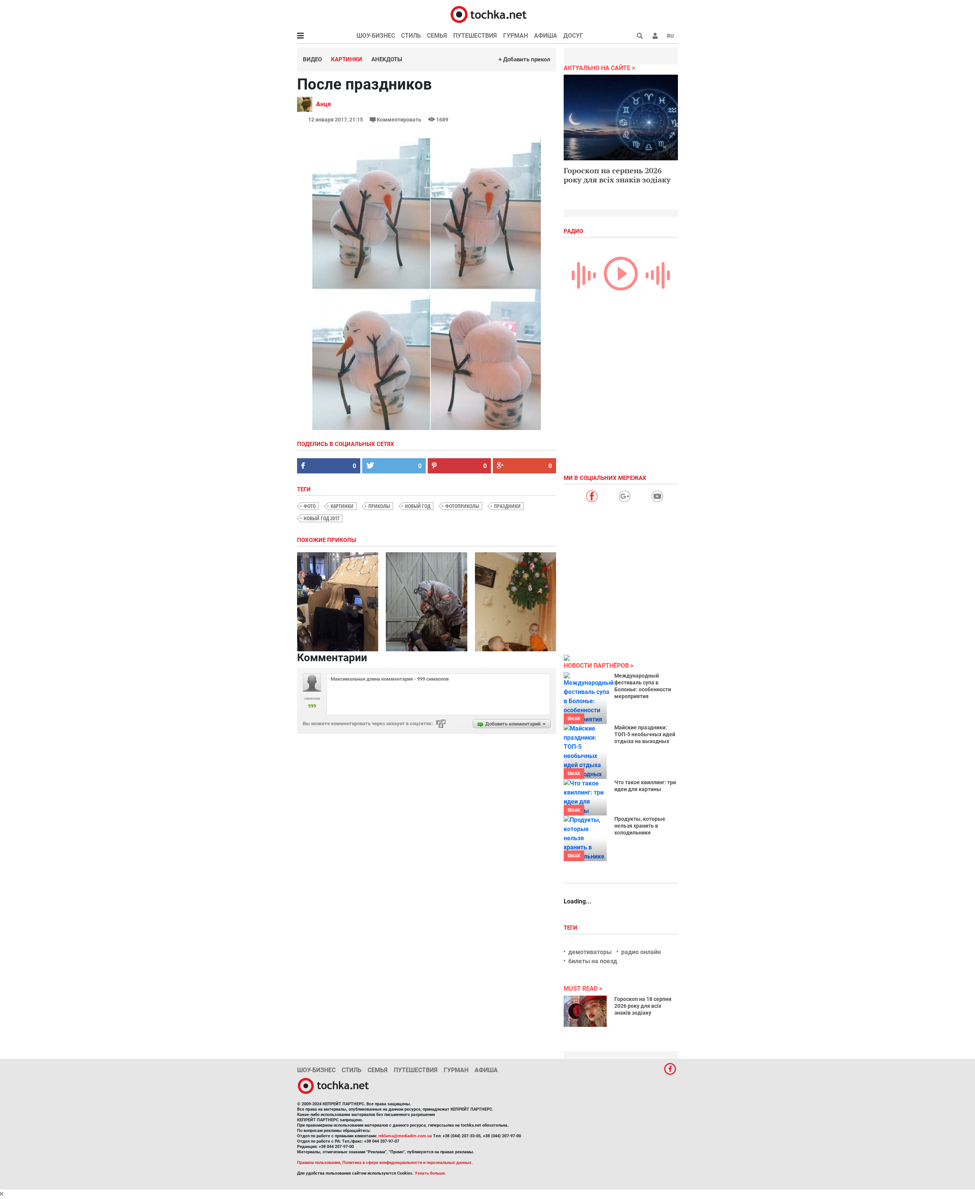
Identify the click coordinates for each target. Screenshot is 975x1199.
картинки (342, 506)
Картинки (346, 59)
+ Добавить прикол (524, 59)
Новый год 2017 (321, 518)
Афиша (545, 35)
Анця (323, 104)
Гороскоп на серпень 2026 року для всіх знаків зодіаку (617, 175)
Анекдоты (386, 59)
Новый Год (417, 506)
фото (310, 506)
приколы (379, 506)
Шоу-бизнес (375, 35)
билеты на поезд (592, 961)
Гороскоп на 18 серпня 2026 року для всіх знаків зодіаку (642, 1006)
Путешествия (475, 35)
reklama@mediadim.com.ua (405, 1135)
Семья (437, 35)
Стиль (411, 35)
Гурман (515, 35)
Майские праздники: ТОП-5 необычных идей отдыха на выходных (644, 734)
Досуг (573, 35)
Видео (312, 59)
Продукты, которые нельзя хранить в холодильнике (639, 826)
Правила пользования (318, 1162)
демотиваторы (590, 952)
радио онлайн (641, 952)
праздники (507, 506)
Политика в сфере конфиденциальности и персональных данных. (407, 1162)
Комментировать (399, 120)
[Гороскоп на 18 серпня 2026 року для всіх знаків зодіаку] (585, 1011)
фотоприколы (462, 506)
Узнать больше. (430, 1173)
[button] (655, 36)
